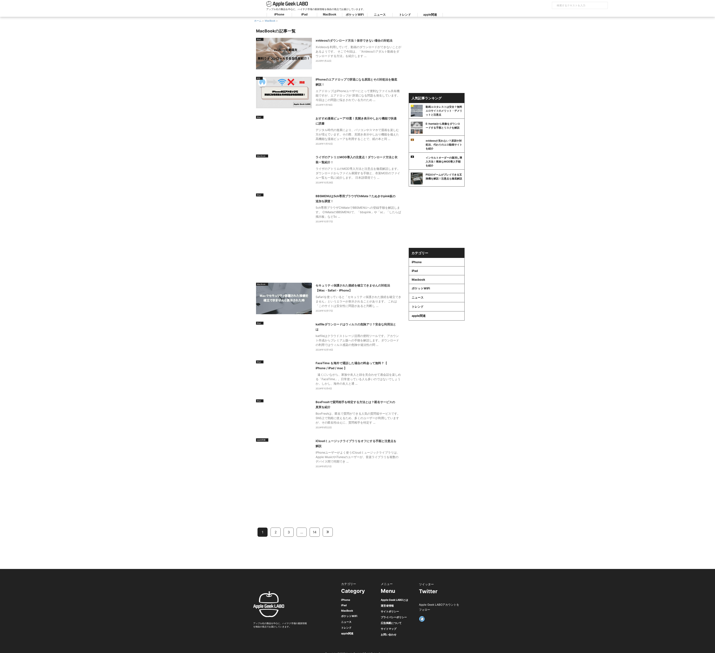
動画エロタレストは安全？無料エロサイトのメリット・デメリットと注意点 (444, 110)
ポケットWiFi (355, 14)
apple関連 (430, 14)
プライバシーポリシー (394, 617)
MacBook (329, 14)
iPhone (279, 14)
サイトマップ (388, 628)
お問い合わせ (388, 634)
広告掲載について (391, 622)
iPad (304, 14)
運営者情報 (387, 605)
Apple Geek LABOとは (394, 599)
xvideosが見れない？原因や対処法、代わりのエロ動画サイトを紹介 (444, 144)
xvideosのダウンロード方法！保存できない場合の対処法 (354, 40)
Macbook (418, 279)
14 (315, 532)
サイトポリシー (390, 611)
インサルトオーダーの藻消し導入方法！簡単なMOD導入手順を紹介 (444, 161)
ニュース (380, 14)
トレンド (405, 14)
